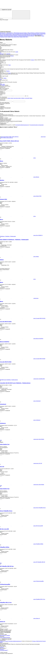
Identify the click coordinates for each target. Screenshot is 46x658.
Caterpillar (2, 36)
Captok (42, 35)
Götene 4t (2, 621)
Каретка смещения (13, 34)
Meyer (18, 36)
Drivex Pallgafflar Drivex (6, 510)
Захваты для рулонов (40, 33)
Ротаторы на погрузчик (22, 34)
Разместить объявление (5, 631)
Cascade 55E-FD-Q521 (6, 321)
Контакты (8, 637)
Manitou (15, 36)
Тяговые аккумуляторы (6, 33)
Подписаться (3, 123)
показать (2, 106)
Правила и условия (4, 641)
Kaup (12, 36)
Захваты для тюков (31, 34)
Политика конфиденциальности (14, 641)
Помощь (4, 637)
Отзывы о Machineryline (37, 641)
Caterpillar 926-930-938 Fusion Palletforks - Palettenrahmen (15, 383)
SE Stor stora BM (4, 529)
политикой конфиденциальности (22, 124)
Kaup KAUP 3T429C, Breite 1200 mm (9, 141)
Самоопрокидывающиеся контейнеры (26, 35)
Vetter (24, 36)
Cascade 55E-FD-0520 (5, 361)
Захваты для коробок (4, 34)
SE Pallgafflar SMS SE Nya (7, 566)
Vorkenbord (3, 404)
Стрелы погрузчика (16, 33)
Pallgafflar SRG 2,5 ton (6, 602)
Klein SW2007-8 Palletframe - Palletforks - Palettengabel (14, 239)
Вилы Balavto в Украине (5, 635)
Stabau (21, 36)
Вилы (1, 161)
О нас (1, 637)
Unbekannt (3, 423)
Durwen (6, 36)
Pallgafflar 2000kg (4, 547)
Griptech (9, 36)
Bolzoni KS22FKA (4, 341)
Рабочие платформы (24, 33)
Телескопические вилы (8, 35)
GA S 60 (2, 466)
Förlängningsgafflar (5, 584)
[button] (23, 25)
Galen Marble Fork (4, 444)
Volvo (26, 36)
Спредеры (15, 35)
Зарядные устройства (34, 32)
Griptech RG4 (3, 199)
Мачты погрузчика (32, 33)
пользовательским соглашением (36, 124)
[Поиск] (21, 14)
